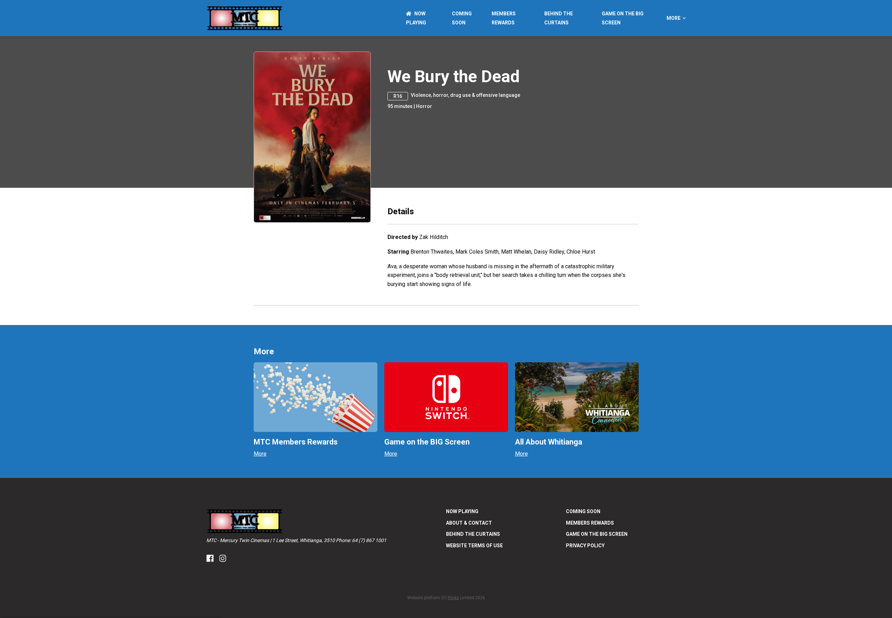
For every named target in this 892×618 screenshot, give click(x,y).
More (673, 18)
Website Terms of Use (474, 545)
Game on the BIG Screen (597, 534)
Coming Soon (583, 511)
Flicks (453, 597)
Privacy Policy (585, 545)
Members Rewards (590, 523)
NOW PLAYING (462, 511)
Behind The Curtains (473, 534)
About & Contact (469, 523)
